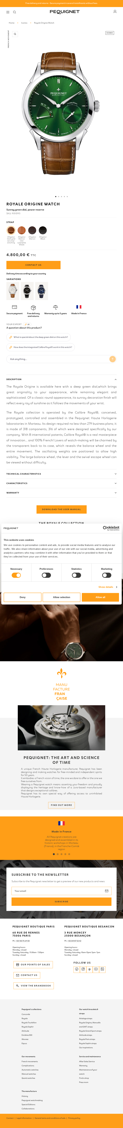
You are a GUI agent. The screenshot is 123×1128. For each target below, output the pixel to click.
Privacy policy (74, 1118)
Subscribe (61, 901)
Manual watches (29, 1074)
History (25, 1096)
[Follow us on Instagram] (83, 969)
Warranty (12, 493)
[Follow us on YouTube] (96, 970)
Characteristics (16, 483)
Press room (83, 1082)
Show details (105, 587)
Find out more (61, 805)
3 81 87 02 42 (76, 941)
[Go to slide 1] (55, 196)
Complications (28, 1065)
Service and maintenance (90, 1056)
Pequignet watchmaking (32, 1100)
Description (14, 379)
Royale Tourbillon (29, 1022)
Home (11, 23)
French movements (30, 1061)
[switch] (46, 575)
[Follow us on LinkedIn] (102, 969)
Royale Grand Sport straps (90, 1031)
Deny (22, 597)
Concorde (26, 1014)
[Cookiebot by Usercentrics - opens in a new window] (105, 528)
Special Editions (28, 1104)
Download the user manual (61, 509)
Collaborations (28, 1109)
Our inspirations (86, 1047)
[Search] (14, 12)
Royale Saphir (27, 1027)
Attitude (25, 1031)
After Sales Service (87, 1061)
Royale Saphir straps (88, 1043)
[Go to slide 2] (58, 196)
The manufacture (29, 1091)
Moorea (25, 1039)
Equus (24, 1043)
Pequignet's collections (31, 1009)
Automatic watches (30, 1070)
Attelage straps (85, 1018)
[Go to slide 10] (64, 196)
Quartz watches (28, 1078)
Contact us (33, 265)
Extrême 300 (27, 1035)
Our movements (28, 1056)
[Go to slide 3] (61, 196)
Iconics (24, 23)
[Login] (115, 12)
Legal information (25, 1118)
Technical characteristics (23, 474)
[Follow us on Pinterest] (89, 969)
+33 (69, 941)
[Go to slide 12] (67, 196)
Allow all (100, 597)
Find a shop (84, 1078)
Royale (25, 1018)
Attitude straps (85, 1035)
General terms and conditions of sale (51, 1118)
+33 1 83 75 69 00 (23, 941)
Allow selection (61, 597)
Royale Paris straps (87, 1039)
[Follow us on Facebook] (76, 969)
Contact (11, 1118)
